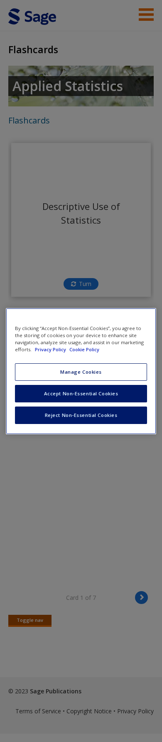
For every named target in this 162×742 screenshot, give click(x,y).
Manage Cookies (81, 372)
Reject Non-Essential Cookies (81, 415)
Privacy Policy (51, 349)
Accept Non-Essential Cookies (81, 393)
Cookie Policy (84, 349)
